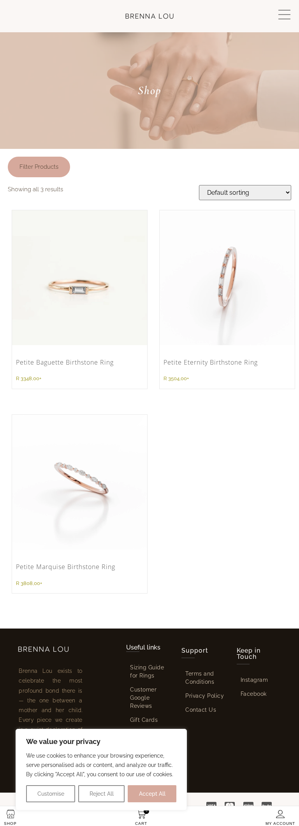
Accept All (152, 794)
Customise (50, 794)
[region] (101, 769)
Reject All (102, 794)
